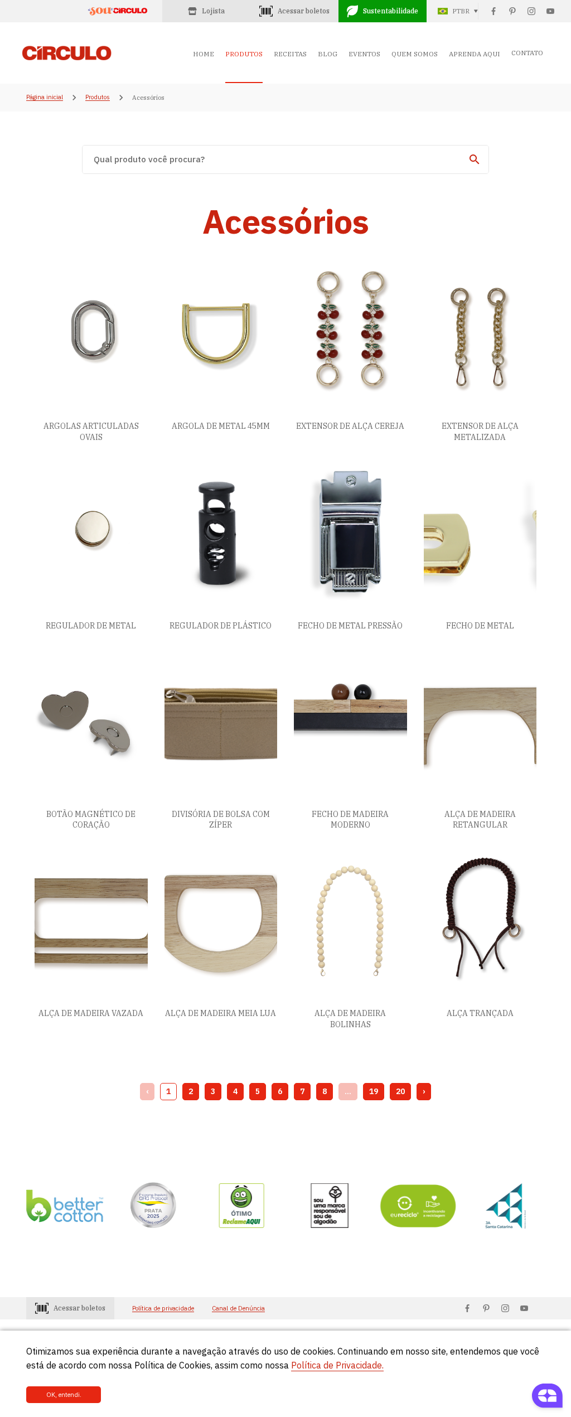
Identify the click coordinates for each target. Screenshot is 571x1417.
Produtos (97, 97)
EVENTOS (364, 54)
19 (373, 1091)
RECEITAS (290, 54)
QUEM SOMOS (414, 54)
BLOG (327, 54)
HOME (203, 54)
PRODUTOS (244, 54)
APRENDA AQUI (474, 54)
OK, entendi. (63, 1395)
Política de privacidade (163, 1308)
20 (400, 1091)
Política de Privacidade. (337, 1365)
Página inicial (44, 97)
